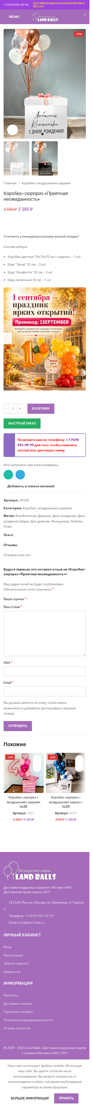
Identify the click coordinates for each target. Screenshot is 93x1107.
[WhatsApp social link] (8, 474)
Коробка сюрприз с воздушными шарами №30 (66, 802)
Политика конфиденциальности (28, 1020)
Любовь (76, 521)
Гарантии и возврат (18, 1011)
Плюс (8, 526)
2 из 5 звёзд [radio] (36, 598)
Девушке (44, 516)
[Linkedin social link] (22, 535)
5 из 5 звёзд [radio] (47, 598)
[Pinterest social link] (16, 535)
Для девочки (40, 521)
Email (9, 682)
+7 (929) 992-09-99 (16, 4)
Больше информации (30, 1098)
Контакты (11, 995)
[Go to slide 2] (47, 134)
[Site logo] (45, 16)
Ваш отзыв (13, 606)
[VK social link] (33, 535)
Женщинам (60, 521)
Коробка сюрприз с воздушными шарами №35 (23, 802)
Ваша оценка (15, 599)
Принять (66, 1098)
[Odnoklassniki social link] (28, 535)
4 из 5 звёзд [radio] (44, 598)
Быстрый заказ (22, 423)
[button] (8, 84)
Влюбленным (26, 516)
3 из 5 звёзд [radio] (40, 598)
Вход (7, 947)
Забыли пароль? (16, 963)
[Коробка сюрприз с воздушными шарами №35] (24, 773)
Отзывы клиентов (17, 1028)
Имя (8, 662)
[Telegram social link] (20, 474)
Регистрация (13, 955)
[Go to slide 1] (42, 134)
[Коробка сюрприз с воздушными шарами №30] (66, 773)
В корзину (41, 408)
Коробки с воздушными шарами (46, 183)
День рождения (64, 516)
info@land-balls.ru (31, 922)
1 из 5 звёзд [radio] (33, 598)
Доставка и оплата (18, 1003)
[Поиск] (74, 17)
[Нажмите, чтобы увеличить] (12, 130)
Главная (10, 183)
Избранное (12, 972)
